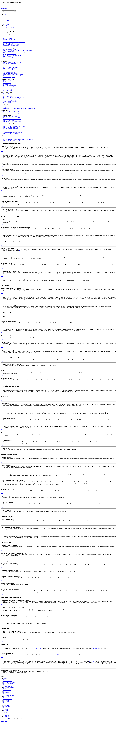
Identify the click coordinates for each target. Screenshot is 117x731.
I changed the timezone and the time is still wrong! (14, 52)
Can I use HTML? (7, 81)
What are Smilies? (7, 83)
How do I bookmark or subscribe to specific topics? (14, 126)
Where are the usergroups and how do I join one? (13, 97)
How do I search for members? (9, 120)
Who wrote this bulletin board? (9, 136)
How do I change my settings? (9, 49)
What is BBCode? (7, 80)
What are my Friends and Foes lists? (11, 111)
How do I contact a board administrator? (11, 140)
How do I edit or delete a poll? (9, 68)
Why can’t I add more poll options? (10, 67)
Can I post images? (7, 84)
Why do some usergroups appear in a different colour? (14, 100)
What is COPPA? (7, 37)
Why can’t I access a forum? (9, 69)
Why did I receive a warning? (9, 72)
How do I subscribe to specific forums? (11, 127)
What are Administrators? (8, 93)
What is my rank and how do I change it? (12, 57)
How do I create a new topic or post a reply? (12, 62)
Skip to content (4, 8)
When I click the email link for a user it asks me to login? (15, 58)
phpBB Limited (39, 648)
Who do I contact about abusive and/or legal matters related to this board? (19, 139)
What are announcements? (8, 86)
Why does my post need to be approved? (12, 75)
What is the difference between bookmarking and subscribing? (16, 125)
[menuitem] (10, 16)
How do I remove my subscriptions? (11, 128)
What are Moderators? (8, 95)
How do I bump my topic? (9, 77)
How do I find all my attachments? (10, 133)
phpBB (21, 250)
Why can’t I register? (7, 38)
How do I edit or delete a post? (9, 63)
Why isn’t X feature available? (9, 138)
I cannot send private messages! (10, 105)
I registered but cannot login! (9, 39)
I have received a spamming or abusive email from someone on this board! (19, 108)
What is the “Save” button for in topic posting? (13, 74)
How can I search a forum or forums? (11, 116)
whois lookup (92, 661)
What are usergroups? (8, 96)
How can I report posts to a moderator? (11, 73)
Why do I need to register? (9, 35)
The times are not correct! (8, 51)
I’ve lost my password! (8, 43)
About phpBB (96, 648)
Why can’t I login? (7, 40)
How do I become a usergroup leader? (11, 98)
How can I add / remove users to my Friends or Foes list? (15, 113)
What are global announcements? (10, 85)
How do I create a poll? (8, 66)
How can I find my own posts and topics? (12, 121)
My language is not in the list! (9, 54)
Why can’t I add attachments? (9, 71)
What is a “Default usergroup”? (10, 101)
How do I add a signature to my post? (11, 64)
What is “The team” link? (8, 102)
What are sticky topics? (8, 87)
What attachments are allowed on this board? (12, 132)
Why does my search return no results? (11, 117)
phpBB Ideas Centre (61, 654)
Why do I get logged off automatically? (11, 44)
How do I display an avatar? (9, 56)
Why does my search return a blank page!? (12, 119)
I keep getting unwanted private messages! (12, 107)
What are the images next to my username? (12, 55)
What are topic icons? (7, 90)
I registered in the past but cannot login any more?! (14, 42)
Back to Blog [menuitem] (6, 24)
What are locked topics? (8, 89)
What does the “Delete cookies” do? (11, 45)
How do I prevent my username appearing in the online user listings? (18, 50)
